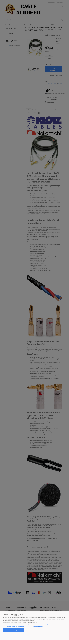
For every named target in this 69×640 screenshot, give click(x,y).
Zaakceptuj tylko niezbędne (15, 626)
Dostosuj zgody (38, 626)
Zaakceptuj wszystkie (13, 630)
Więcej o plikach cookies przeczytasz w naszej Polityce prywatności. (20, 622)
